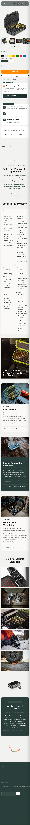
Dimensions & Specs (15, 146)
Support (15, 151)
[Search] (14, 3)
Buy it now (15, 76)
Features (15, 142)
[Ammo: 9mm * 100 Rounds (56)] (4, 41)
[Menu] (26, 3)
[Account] (18, 3)
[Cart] (22, 3)
